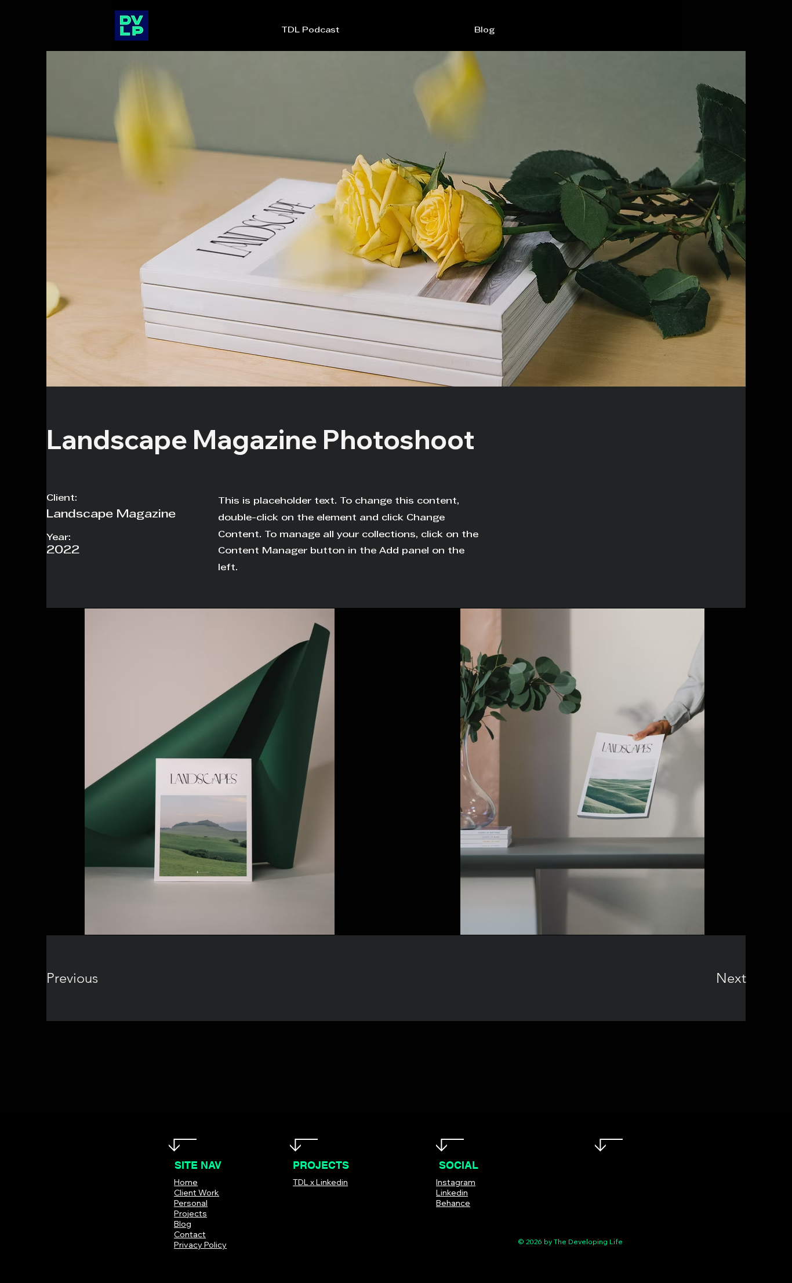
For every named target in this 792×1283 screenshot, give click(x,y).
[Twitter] (440, 1220)
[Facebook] (422, 1220)
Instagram (455, 1182)
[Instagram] (457, 1220)
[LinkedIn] (474, 1220)
